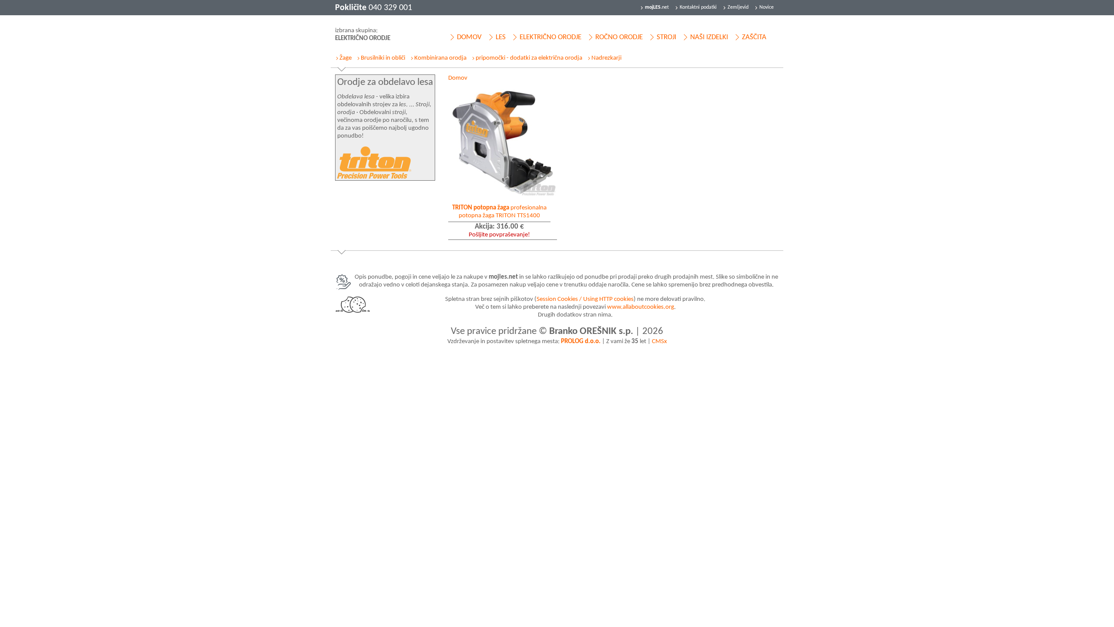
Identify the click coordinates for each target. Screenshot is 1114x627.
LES (501, 37)
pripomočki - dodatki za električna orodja (529, 58)
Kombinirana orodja (440, 58)
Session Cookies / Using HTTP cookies (585, 299)
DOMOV (469, 37)
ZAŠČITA (754, 37)
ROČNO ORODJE (619, 37)
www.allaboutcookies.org (640, 307)
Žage (345, 58)
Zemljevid (738, 7)
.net (657, 7)
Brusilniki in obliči (383, 58)
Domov (457, 78)
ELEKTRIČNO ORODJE (550, 37)
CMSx (659, 341)
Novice (766, 7)
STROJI (666, 37)
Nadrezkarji (606, 58)
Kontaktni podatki (698, 7)
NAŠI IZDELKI (709, 37)
